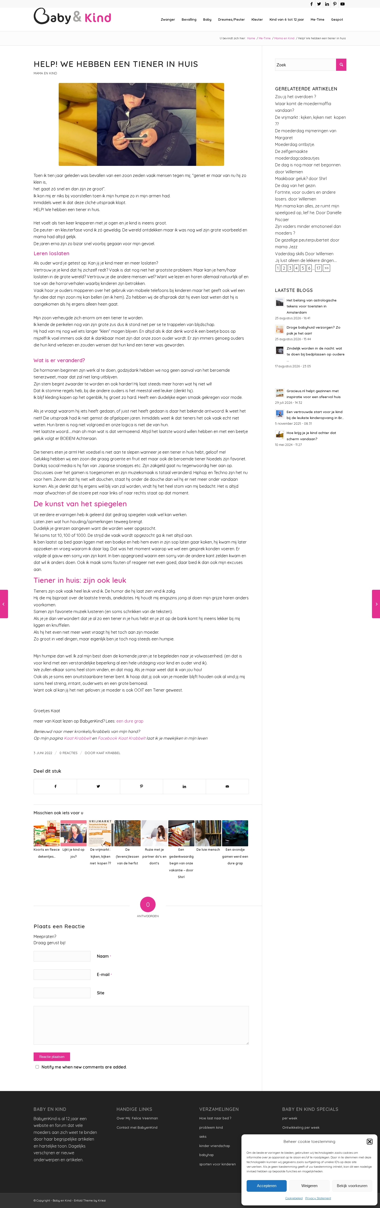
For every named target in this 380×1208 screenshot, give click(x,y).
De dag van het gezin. (295, 185)
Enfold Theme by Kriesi (90, 1200)
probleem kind (211, 1127)
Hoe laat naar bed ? (215, 1118)
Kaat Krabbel (108, 753)
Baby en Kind (62, 1200)
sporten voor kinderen (217, 1164)
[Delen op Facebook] (55, 786)
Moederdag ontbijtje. (295, 144)
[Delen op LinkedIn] (184, 786)
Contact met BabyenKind (137, 1127)
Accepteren (266, 1185)
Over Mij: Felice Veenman (137, 1118)
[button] (369, 1141)
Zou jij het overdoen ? (295, 96)
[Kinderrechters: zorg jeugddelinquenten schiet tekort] (376, 604)
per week (289, 1118)
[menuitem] (167, 19)
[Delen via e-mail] (227, 786)
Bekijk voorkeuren (352, 1185)
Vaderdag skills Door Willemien (304, 253)
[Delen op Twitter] (98, 786)
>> (326, 268)
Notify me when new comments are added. (84, 1067)
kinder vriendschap (214, 1146)
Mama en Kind (45, 73)
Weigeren (309, 1185)
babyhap (206, 1155)
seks (202, 1136)
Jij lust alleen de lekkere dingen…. (306, 260)
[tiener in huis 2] (141, 124)
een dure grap (129, 721)
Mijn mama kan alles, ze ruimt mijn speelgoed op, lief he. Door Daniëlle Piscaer (308, 212)
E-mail (104, 974)
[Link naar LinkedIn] (327, 4)
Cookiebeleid (294, 1198)
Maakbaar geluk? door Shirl (301, 178)
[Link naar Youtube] (342, 4)
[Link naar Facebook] (311, 4)
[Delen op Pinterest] (141, 786)
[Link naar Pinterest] (334, 4)
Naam (104, 956)
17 (318, 268)
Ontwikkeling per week (301, 1127)
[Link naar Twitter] (319, 4)
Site (100, 992)
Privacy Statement (318, 1198)
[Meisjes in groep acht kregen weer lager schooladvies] (4, 604)
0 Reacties (68, 753)
